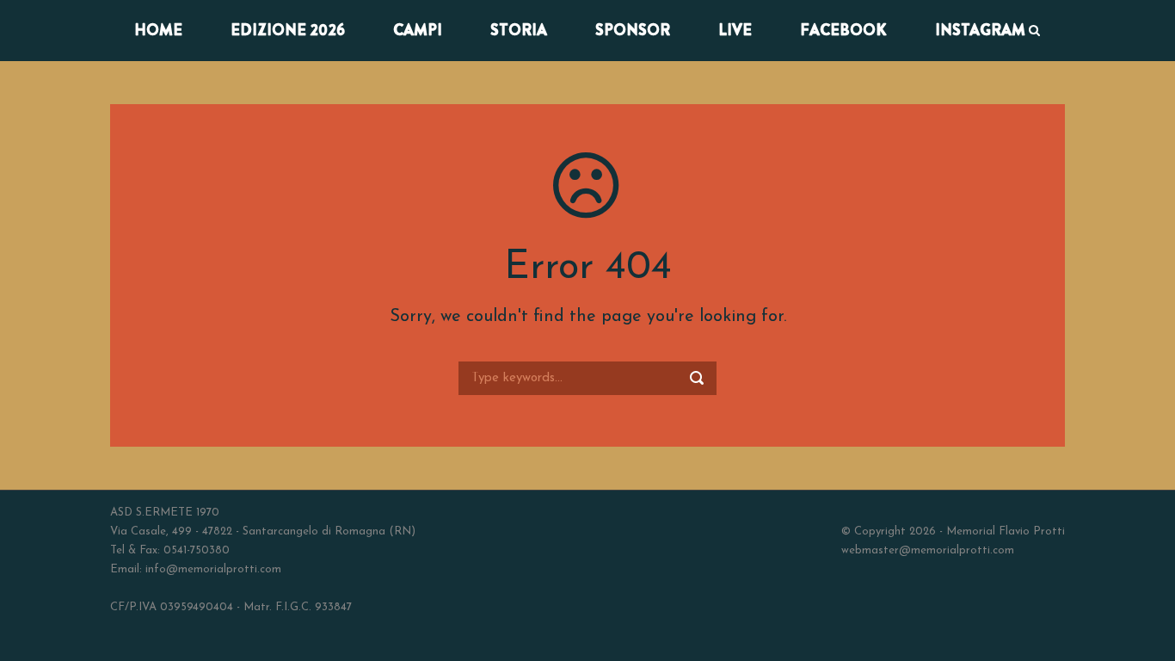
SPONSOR (632, 30)
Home (158, 30)
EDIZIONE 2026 (288, 30)
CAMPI (417, 30)
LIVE (735, 30)
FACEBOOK (843, 30)
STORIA (518, 30)
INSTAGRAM (980, 30)
